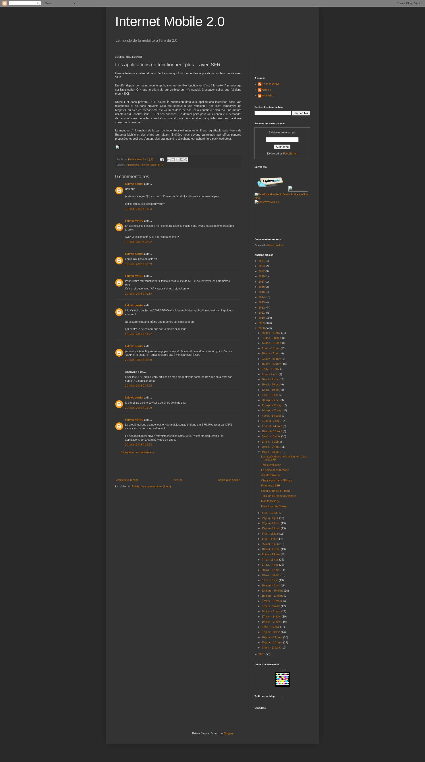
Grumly (266, 89)
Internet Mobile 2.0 (170, 21)
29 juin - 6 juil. (270, 518)
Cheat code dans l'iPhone (276, 480)
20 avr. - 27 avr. (271, 570)
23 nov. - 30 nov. (272, 358)
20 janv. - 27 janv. (272, 637)
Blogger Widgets (275, 245)
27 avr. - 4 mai (270, 564)
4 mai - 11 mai (270, 559)
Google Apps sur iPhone (275, 490)
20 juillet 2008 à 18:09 (138, 407)
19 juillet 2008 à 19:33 (138, 209)
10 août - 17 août (272, 431)
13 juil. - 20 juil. (271, 452)
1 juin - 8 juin (270, 538)
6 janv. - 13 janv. (272, 647)
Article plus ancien (229, 480)
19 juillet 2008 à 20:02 (138, 242)
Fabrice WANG (134, 220)
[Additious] (117, 148)
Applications (133, 164)
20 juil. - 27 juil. (271, 446)
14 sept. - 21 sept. (273, 410)
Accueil (178, 480)
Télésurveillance (271, 465)
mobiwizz (268, 95)
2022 (262, 271)
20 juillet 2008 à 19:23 (138, 444)
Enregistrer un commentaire (137, 452)
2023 (262, 266)
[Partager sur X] (177, 159)
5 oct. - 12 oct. (270, 395)
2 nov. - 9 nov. (270, 374)
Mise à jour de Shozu (274, 506)
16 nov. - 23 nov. (272, 363)
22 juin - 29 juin (271, 523)
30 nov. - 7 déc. (271, 353)
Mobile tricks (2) (270, 501)
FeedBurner (290, 153)
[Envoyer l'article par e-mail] (161, 159)
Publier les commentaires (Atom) (151, 486)
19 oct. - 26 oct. (271, 384)
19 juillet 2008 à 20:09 (138, 264)
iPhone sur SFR (270, 485)
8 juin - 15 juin (270, 533)
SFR (160, 164)
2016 (262, 286)
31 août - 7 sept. (272, 420)
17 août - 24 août (272, 426)
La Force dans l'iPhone (275, 470)
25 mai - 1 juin (270, 544)
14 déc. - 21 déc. (272, 343)
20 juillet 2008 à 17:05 (138, 385)
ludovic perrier (134, 184)
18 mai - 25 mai (271, 549)
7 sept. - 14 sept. (272, 415)
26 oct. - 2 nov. (271, 379)
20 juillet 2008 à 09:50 (138, 359)
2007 (262, 654)
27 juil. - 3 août (271, 441)
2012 (262, 307)
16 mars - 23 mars (273, 595)
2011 (262, 312)
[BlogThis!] (173, 159)
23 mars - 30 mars (273, 590)
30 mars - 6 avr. (271, 585)
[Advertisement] (178, 466)
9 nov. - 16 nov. (271, 369)
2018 (262, 276)
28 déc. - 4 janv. (271, 332)
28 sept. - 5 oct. (271, 400)
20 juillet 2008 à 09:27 (138, 334)
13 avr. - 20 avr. (271, 575)
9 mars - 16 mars (272, 601)
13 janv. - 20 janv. (272, 642)
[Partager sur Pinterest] (186, 159)
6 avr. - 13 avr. (270, 580)
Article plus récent (127, 480)
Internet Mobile (148, 164)
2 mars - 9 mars (271, 606)
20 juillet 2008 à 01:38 (138, 293)
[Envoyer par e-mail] (169, 159)
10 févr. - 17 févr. (272, 621)
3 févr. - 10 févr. (271, 627)
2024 (262, 260)
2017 (262, 281)
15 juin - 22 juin (271, 528)
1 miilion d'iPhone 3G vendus (278, 496)
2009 (262, 323)
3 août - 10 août (271, 436)
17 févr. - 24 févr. (272, 616)
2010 (262, 317)
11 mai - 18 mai (271, 554)
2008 (262, 328)
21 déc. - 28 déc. (272, 338)
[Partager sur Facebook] (181, 159)
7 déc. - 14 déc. (271, 348)
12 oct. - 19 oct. (271, 389)
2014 (262, 297)
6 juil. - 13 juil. (270, 512)
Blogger (228, 733)
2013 (262, 302)
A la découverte (270, 475)
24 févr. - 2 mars (271, 611)
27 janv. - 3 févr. (271, 632)
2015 (262, 291)
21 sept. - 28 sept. (273, 405)
